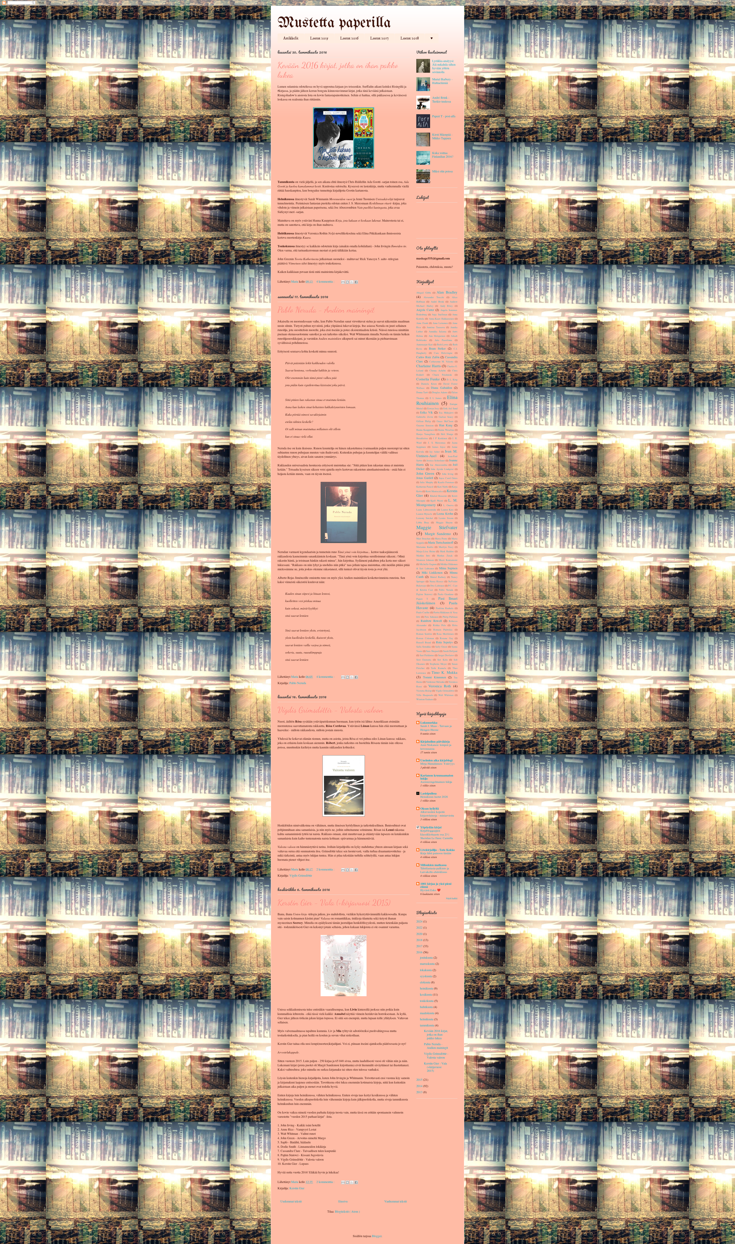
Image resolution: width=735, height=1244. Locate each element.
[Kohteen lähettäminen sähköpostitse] (343, 282)
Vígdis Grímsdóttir (300, 875)
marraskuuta (427, 964)
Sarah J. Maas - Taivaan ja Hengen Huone (436, 728)
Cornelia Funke (428, 379)
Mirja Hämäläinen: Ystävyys (437, 763)
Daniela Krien (429, 383)
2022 (419, 927)
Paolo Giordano (446, 594)
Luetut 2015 (319, 38)
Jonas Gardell (424, 478)
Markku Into (423, 555)
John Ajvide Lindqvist (442, 469)
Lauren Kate (447, 509)
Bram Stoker (437, 348)
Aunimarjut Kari (424, 344)
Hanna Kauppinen (425, 430)
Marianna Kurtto (424, 547)
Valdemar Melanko (435, 682)
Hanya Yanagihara (425, 434)
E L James (436, 398)
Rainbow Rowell (431, 621)
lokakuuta (426, 970)
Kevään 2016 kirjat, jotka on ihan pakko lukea (436, 1034)
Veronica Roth (439, 686)
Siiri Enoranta (423, 659)
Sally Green (441, 646)
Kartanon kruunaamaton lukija (436, 777)
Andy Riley (446, 306)
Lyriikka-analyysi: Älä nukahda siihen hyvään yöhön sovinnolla (444, 66)
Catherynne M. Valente (441, 361)
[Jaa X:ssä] (352, 282)
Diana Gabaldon (441, 388)
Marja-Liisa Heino (425, 551)
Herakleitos (422, 438)
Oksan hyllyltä (429, 808)
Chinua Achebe (438, 370)
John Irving (447, 474)
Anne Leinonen (440, 323)
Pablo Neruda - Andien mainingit (326, 310)
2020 (419, 934)
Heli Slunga (447, 434)
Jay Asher (434, 451)
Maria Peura (441, 538)
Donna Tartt (422, 392)
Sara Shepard (432, 651)
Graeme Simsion (425, 425)
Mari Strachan (423, 538)
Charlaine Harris (428, 365)
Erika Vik (426, 412)
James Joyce (439, 447)
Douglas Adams (440, 392)
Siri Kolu (442, 659)
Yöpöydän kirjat (431, 827)
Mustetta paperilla (334, 23)
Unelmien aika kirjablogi (436, 760)
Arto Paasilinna (443, 340)
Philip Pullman (450, 616)
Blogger (376, 1236)
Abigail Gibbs (423, 292)
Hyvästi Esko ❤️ (430, 890)
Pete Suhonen (431, 616)
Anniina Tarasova (436, 327)
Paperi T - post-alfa (443, 116)
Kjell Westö (436, 500)
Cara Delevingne (443, 353)
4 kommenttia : (325, 281)
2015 (419, 1080)
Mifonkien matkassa (433, 865)
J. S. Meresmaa (437, 442)
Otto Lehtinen (437, 585)
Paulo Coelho (423, 612)
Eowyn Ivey (433, 408)
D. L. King (452, 379)
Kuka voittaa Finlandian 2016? (442, 154)
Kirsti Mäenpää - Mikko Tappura (442, 136)
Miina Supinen (448, 568)
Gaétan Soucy (446, 416)
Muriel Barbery (438, 577)
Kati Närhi (442, 486)
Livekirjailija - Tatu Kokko (437, 850)
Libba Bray (422, 522)
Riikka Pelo (439, 625)
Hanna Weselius (446, 430)
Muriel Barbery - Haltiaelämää (442, 81)
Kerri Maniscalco (434, 491)
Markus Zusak (444, 555)
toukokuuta (427, 1001)
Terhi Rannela (438, 668)
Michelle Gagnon (428, 564)
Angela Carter (425, 310)
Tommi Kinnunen (434, 677)
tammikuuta (427, 1025)
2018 (419, 940)
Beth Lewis (443, 344)
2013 (419, 1092)
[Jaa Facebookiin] (356, 282)
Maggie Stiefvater (436, 527)
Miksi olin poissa (442, 171)
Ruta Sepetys (444, 642)
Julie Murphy (426, 482)
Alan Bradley (447, 292)
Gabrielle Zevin (424, 416)
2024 (419, 921)
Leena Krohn (445, 513)
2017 (419, 946)
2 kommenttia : (325, 869)
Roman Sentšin (424, 633)
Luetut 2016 (349, 38)
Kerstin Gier (296, 1188)
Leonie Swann (446, 518)
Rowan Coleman (425, 638)
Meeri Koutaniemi (448, 560)
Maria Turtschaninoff (440, 542)
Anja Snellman (439, 314)
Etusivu (343, 1201)
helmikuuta (426, 1019)
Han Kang (445, 425)
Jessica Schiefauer (435, 460)
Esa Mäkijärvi (446, 412)
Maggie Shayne (444, 522)
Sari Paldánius (427, 655)
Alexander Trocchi (434, 297)
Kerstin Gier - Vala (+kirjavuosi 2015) (334, 902)
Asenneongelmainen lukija (436, 782)
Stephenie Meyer (438, 664)
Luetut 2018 (409, 38)
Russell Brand (423, 642)
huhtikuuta (426, 1007)
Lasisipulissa (428, 793)
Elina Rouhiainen (436, 400)
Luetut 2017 (379, 38)
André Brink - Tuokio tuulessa (441, 99)
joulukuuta (426, 957)
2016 (419, 952)
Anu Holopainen (437, 336)
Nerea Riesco (436, 581)
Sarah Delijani (450, 651)
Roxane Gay (446, 638)
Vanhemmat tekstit (395, 1201)
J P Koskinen (440, 438)
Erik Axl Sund (450, 408)
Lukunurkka (428, 722)
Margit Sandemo (438, 533)
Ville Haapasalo (424, 695)
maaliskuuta (427, 1013)
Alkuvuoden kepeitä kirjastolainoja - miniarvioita (437, 813)
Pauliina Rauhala (445, 608)
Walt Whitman (446, 695)
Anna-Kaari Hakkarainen (441, 318)
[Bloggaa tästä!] (347, 282)
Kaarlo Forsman (446, 482)
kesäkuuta (426, 994)
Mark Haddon (447, 551)
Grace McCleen (445, 421)
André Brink (437, 301)
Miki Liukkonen (432, 572)
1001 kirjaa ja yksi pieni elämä (435, 885)
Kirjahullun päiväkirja (435, 741)
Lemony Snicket (424, 518)
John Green (425, 473)
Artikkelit (290, 38)
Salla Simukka (423, 646)
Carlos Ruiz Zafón (427, 357)
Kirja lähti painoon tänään (435, 853)
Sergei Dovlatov (446, 655)
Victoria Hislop (424, 690)
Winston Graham (424, 699)
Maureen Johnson (425, 560)
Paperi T (422, 598)
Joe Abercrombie (439, 465)
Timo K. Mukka (445, 672)
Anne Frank (422, 323)
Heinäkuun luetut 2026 (434, 797)
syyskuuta (426, 976)
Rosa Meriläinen (445, 633)
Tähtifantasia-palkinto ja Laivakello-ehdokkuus (434, 870)
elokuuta (425, 982)
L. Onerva (448, 505)
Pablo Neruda (297, 683)
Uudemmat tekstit (291, 1201)
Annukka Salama (437, 331)
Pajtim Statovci (424, 594)
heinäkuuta (426, 988)
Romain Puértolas (443, 629)
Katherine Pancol (424, 486)
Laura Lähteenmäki (426, 509)
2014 (419, 1086)
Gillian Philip (423, 421)
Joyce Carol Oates (448, 478)
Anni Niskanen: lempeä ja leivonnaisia (435, 746)
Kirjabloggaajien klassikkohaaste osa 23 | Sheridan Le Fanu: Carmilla (436, 834)
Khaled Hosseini (438, 496)
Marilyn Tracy (446, 547)
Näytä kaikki (451, 898)
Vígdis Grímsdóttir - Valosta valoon (330, 710)
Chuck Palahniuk (442, 374)
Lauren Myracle (424, 514)
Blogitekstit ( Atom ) (347, 1211)
